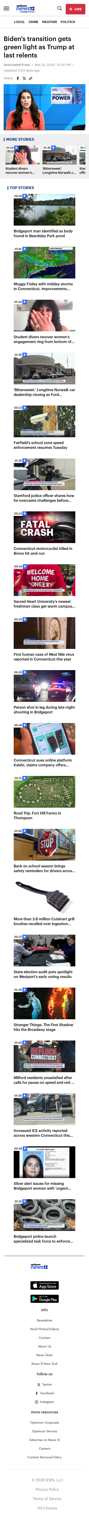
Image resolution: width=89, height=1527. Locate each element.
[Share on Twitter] (24, 78)
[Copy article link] (30, 78)
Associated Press (17, 65)
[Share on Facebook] (18, 78)
